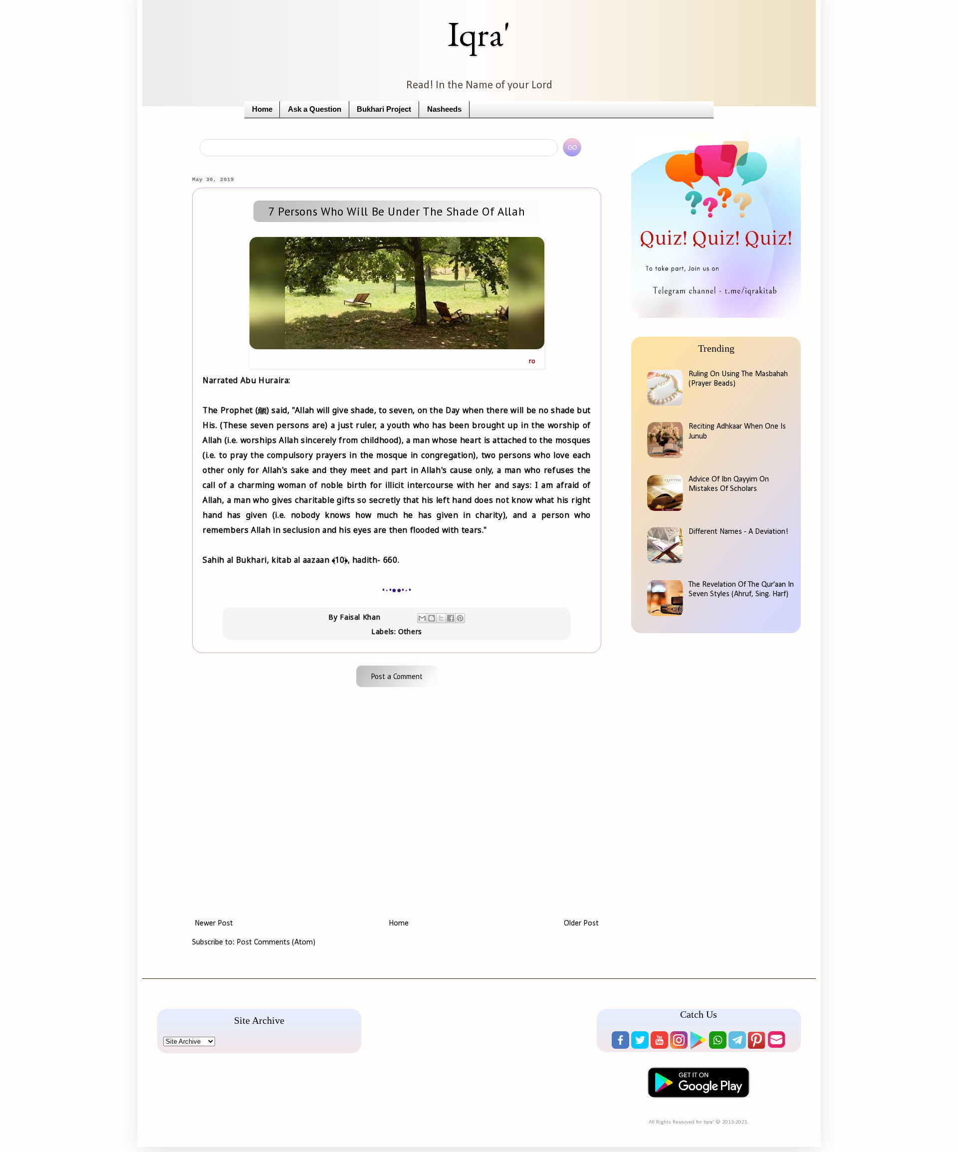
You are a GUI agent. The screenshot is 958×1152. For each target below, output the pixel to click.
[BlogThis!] (432, 618)
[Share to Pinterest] (460, 618)
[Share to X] (441, 618)
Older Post (581, 923)
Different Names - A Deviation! (738, 532)
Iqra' (479, 33)
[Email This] (422, 618)
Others (410, 631)
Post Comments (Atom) (276, 942)
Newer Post (214, 923)
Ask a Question (314, 109)
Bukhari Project (384, 109)
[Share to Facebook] (451, 618)
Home (262, 109)
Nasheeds (444, 109)
